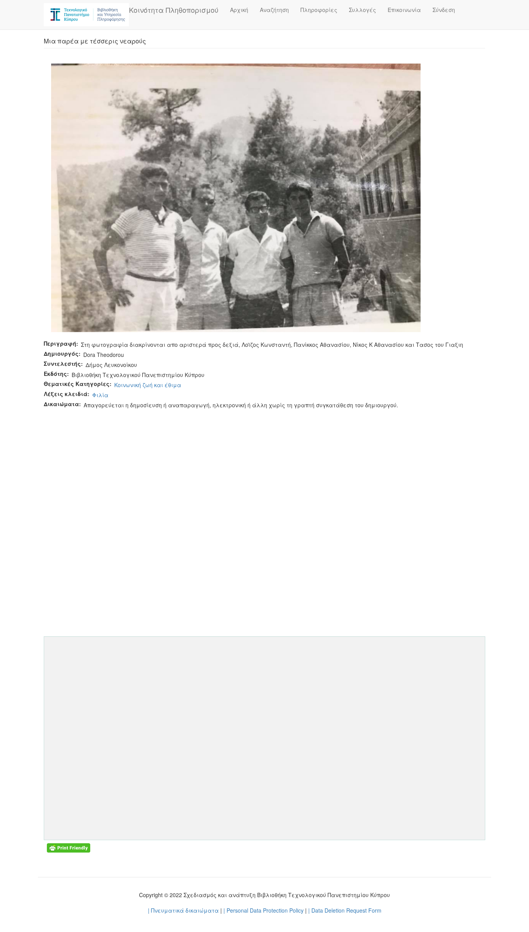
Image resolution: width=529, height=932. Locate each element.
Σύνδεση (444, 10)
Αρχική (239, 10)
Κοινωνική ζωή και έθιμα (147, 385)
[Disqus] (264, 507)
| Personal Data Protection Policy (263, 910)
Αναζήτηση (274, 10)
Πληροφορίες (319, 10)
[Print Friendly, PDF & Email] (68, 847)
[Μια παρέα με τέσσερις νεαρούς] (236, 197)
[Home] (86, 14)
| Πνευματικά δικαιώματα (183, 910)
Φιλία (100, 395)
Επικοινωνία (404, 10)
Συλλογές (362, 10)
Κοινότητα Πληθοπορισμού (173, 10)
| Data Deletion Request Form (344, 910)
